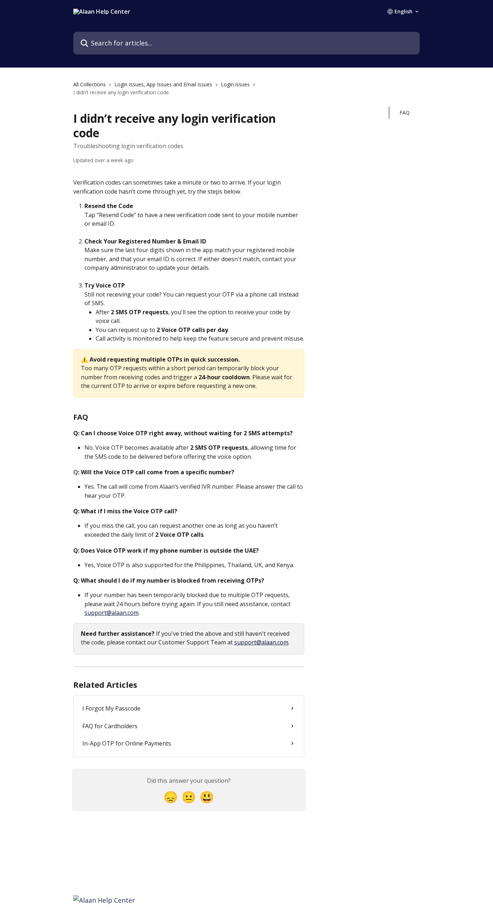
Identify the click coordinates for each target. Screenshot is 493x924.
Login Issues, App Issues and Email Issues (163, 84)
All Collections (89, 84)
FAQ (405, 112)
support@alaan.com (111, 613)
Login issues (235, 84)
